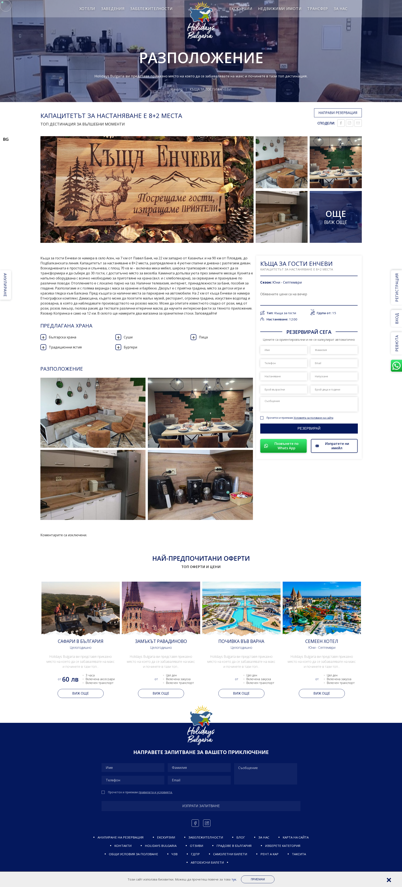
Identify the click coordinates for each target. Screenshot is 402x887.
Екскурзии (240, 8)
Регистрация (396, 287)
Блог (240, 837)
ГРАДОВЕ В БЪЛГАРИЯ (234, 845)
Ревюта (396, 343)
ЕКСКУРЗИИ (166, 837)
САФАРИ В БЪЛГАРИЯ (80, 641)
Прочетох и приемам (300, 418)
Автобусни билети (207, 862)
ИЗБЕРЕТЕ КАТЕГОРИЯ (282, 845)
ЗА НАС (340, 8)
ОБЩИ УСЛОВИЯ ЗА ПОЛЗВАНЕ (133, 854)
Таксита (299, 854)
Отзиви (196, 845)
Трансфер (317, 8)
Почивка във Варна (241, 641)
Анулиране (5, 285)
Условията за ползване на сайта (313, 418)
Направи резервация (337, 112)
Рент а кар (269, 854)
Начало (176, 89)
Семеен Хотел (321, 641)
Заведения (112, 8)
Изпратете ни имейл (337, 445)
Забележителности (151, 8)
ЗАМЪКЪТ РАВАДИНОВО (161, 641)
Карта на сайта (296, 837)
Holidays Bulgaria (161, 845)
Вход (396, 318)
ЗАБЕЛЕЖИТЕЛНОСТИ (205, 837)
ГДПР (195, 854)
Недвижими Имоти (280, 8)
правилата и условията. (156, 792)
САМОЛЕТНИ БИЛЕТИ (230, 854)
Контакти (122, 845)
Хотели (87, 8)
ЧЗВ (174, 854)
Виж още (80, 693)
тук (233, 879)
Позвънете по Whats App (286, 445)
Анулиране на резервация (121, 837)
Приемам (258, 879)
